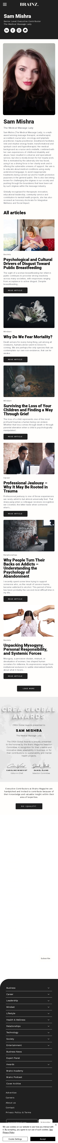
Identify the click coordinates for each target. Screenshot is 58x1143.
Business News (14, 887)
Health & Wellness (15, 855)
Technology (12, 868)
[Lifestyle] (48, 849)
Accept (43, 1139)
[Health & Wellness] (48, 856)
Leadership (12, 836)
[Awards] (48, 900)
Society (10, 874)
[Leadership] (48, 836)
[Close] (54, 1126)
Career (9, 830)
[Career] (48, 830)
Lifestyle (10, 849)
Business (10, 823)
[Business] (48, 824)
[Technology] (48, 868)
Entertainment (14, 881)
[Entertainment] (48, 881)
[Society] (48, 875)
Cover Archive (13, 919)
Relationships (13, 862)
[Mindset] (48, 843)
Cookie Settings (15, 1139)
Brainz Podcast (14, 913)
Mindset (10, 843)
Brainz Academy (14, 906)
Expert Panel (13, 894)
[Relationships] (48, 862)
